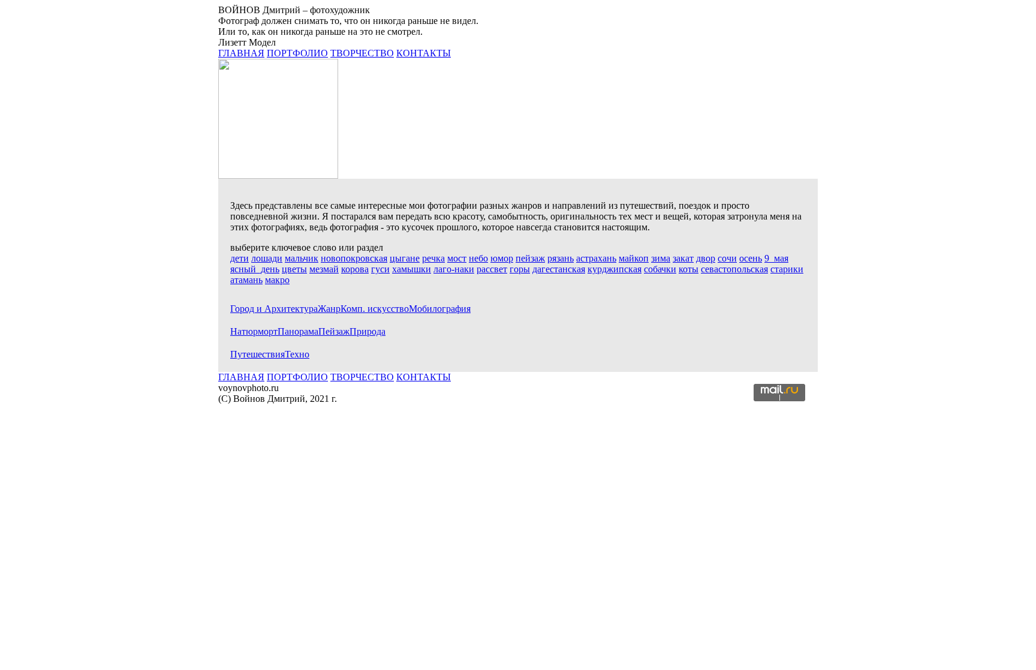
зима (660, 258)
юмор (501, 258)
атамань (246, 280)
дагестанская (558, 269)
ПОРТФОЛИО (297, 53)
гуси (380, 269)
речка (433, 258)
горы (520, 269)
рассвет (492, 269)
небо (478, 258)
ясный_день (254, 269)
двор (705, 258)
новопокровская (354, 258)
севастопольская (734, 269)
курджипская (615, 269)
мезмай (324, 269)
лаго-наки (453, 269)
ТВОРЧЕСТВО (362, 53)
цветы (294, 269)
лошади (266, 258)
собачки (660, 269)
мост (456, 258)
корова (355, 269)
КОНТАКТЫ (423, 53)
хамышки (411, 269)
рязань (560, 258)
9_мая (776, 258)
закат (683, 258)
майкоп (634, 258)
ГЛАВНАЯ (241, 53)
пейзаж (530, 258)
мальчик (301, 258)
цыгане (405, 258)
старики (786, 269)
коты (688, 269)
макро (277, 280)
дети (239, 258)
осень (750, 258)
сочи (727, 258)
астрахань (596, 258)
